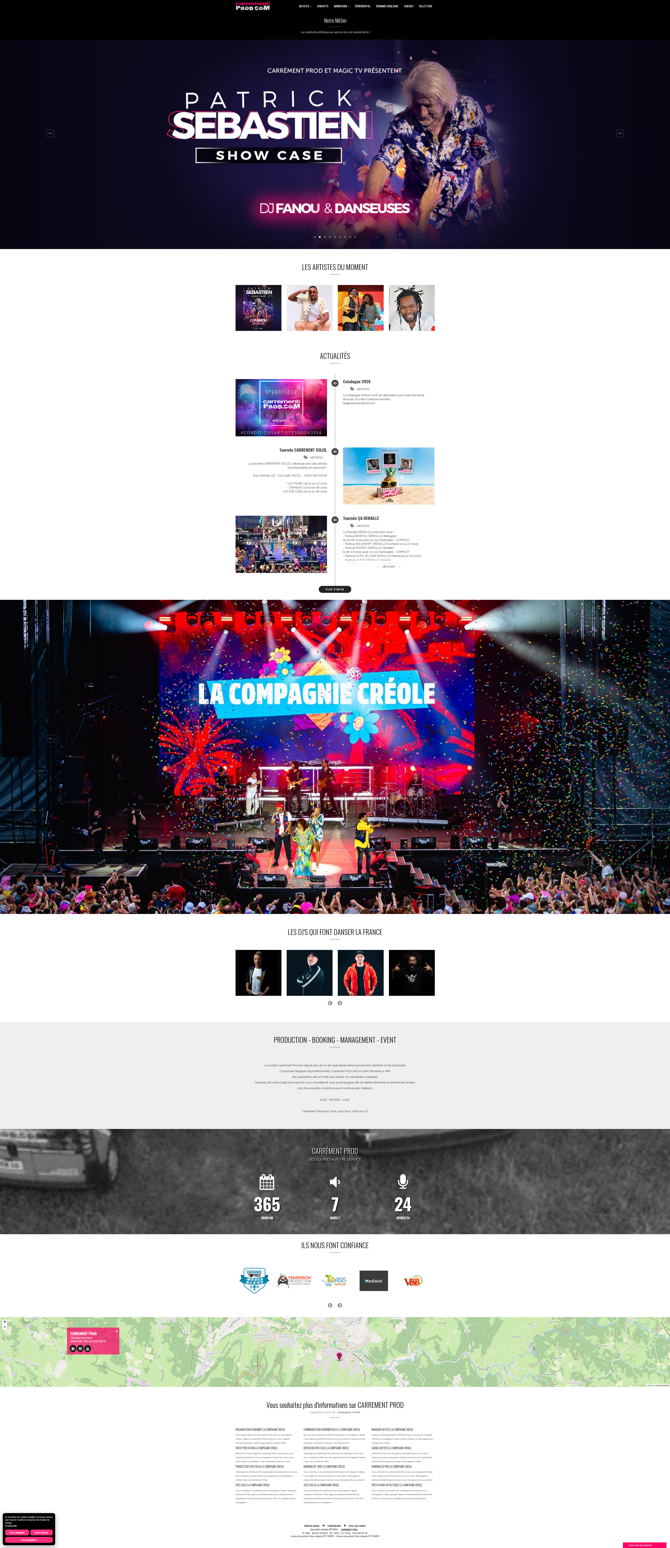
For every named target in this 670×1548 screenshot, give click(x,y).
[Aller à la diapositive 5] (335, 237)
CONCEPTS (322, 6)
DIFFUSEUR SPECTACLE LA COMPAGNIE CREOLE (326, 1448)
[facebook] (73, 1348)
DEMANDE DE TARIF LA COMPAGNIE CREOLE (324, 1466)
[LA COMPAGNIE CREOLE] (361, 308)
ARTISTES (362, 389)
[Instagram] (80, 1348)
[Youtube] (87, 1348)
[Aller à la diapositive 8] (350, 237)
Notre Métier (335, 20)
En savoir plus (11, 1525)
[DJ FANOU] (412, 973)
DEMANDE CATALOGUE (387, 6)
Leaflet (649, 1385)
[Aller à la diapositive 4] (330, 237)
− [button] (5, 1327)
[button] (50, 144)
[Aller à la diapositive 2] (320, 237)
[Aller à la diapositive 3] (325, 237)
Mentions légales (312, 1525)
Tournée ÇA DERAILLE (361, 518)
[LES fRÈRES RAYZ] (258, 973)
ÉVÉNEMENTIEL (363, 6)
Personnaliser (29, 1540)
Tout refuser (42, 1532)
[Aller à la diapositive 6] (340, 237)
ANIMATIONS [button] (341, 6)
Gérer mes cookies (357, 1525)
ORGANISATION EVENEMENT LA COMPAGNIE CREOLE (260, 1429)
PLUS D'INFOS (335, 589)
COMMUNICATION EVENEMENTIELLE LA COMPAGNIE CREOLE (332, 1429)
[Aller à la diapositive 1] (315, 237)
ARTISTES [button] (304, 6)
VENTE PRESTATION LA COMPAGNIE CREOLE (257, 1448)
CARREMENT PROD (349, 1529)
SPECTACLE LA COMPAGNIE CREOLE (253, 1485)
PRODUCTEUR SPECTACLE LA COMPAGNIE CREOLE (260, 1466)
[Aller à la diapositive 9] (355, 237)
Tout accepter (17, 1532)
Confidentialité (334, 1525)
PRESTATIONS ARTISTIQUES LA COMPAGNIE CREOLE (397, 1485)
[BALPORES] (361, 973)
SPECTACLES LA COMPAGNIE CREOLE (321, 1485)
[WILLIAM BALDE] (412, 308)
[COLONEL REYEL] (310, 308)
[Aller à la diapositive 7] (345, 237)
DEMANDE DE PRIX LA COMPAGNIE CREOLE (392, 1466)
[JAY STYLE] (310, 973)
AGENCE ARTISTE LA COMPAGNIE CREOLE (391, 1448)
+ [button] (5, 1322)
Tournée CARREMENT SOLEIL (303, 450)
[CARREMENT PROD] (253, 6)
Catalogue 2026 (357, 381)
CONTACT (409, 6)
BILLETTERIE (425, 6)
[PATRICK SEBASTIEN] (258, 308)
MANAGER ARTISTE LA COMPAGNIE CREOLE (392, 1429)
